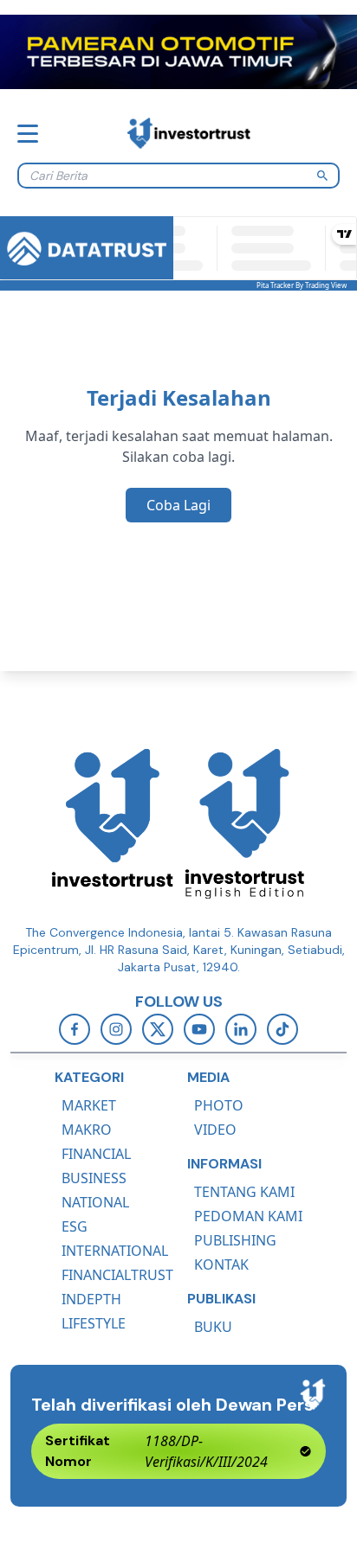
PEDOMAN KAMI (248, 1216)
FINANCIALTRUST (117, 1274)
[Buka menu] (27, 134)
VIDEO (215, 1129)
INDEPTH (91, 1299)
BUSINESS (94, 1178)
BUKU (213, 1326)
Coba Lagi (178, 505)
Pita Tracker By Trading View (301, 285)
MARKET (89, 1105)
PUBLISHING (235, 1240)
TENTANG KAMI (244, 1191)
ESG (75, 1226)
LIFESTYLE (94, 1323)
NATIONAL (95, 1202)
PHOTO (218, 1105)
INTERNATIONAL (115, 1250)
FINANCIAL (96, 1153)
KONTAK (221, 1264)
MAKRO (87, 1129)
